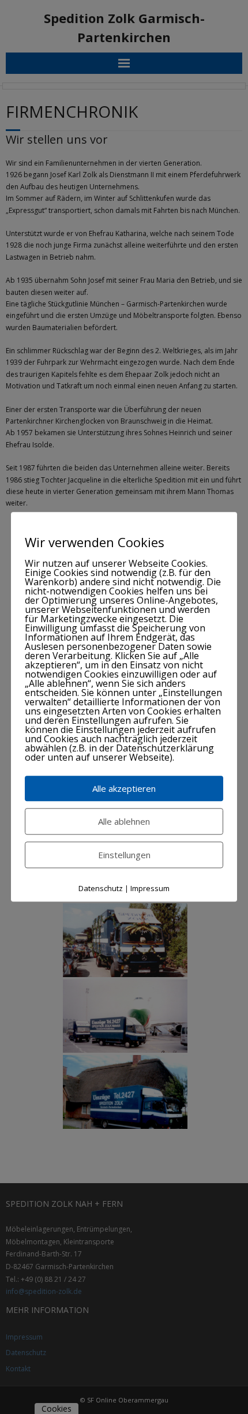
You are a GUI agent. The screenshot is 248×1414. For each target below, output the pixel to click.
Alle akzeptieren (124, 788)
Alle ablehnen (124, 821)
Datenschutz (100, 888)
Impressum (150, 888)
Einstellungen (124, 855)
